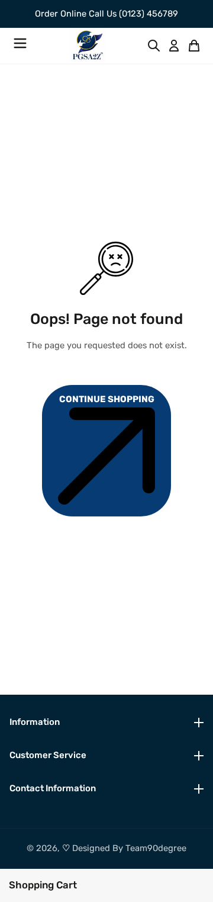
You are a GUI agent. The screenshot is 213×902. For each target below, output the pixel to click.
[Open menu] (20, 45)
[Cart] (194, 45)
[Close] (83, 884)
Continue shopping (106, 399)
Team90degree (155, 848)
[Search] (154, 45)
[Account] (174, 45)
